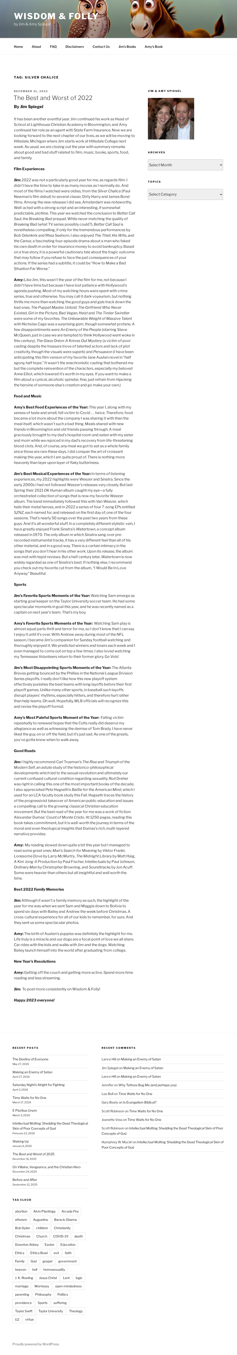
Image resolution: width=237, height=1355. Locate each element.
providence (23, 1303)
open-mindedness (68, 1286)
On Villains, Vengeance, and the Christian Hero (46, 1167)
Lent (66, 1278)
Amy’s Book (154, 46)
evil (56, 1253)
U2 (17, 1319)
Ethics (19, 1253)
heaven (20, 1269)
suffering (60, 1303)
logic (79, 1278)
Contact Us (101, 46)
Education (67, 1244)
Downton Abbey (27, 1244)
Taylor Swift (23, 1311)
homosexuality (54, 1269)
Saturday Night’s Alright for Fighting (38, 1085)
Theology (76, 1311)
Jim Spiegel (31, 106)
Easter (49, 1244)
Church (41, 1236)
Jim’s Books (127, 46)
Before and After (24, 1180)
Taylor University (50, 1311)
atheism (21, 1220)
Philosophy (43, 1294)
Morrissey (41, 1286)
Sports (42, 1303)
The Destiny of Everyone (30, 1059)
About (36, 46)
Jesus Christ (48, 1278)
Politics (62, 1294)
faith (68, 1253)
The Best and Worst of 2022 (52, 97)
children (42, 1228)
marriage (21, 1286)
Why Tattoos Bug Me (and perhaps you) (147, 1085)
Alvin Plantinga (44, 1211)
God (34, 1261)
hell (34, 1269)
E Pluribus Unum (24, 1110)
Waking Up (20, 1141)
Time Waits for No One (29, 1098)
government (67, 1261)
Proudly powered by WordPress (35, 1344)
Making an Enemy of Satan (32, 1072)
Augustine (40, 1220)
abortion (21, 1211)
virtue (29, 1319)
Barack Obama (65, 1220)
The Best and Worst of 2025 (33, 1154)
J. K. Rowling (24, 1278)
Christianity (62, 1228)
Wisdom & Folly (56, 16)
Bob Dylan (22, 1228)
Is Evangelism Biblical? (139, 1102)
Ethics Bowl (39, 1253)
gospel (47, 1261)
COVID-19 (60, 1236)
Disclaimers (74, 46)
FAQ (53, 46)
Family (20, 1261)
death (78, 1236)
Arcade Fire (70, 1211)
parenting (22, 1294)
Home (18, 46)
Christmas (22, 1236)
